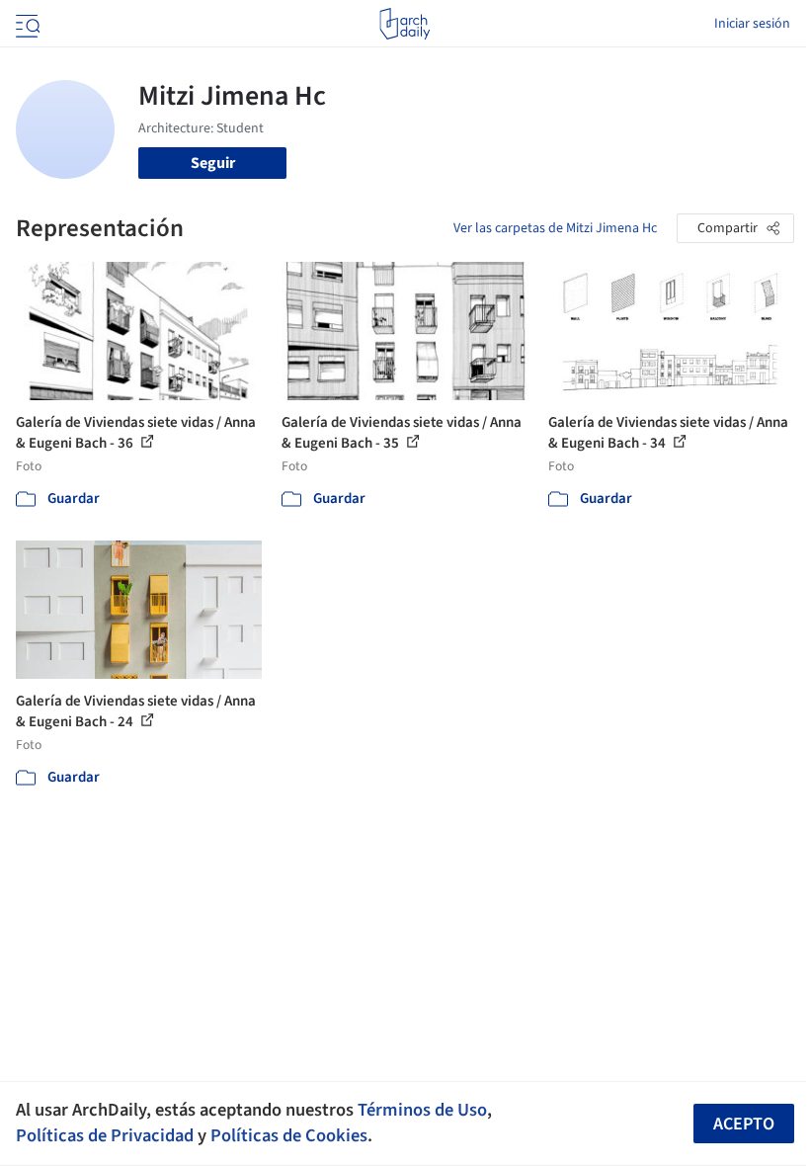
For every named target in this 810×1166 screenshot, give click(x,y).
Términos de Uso (422, 1110)
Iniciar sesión (752, 24)
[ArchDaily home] (404, 24)
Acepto (743, 1124)
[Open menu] (26, 24)
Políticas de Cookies (288, 1135)
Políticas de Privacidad (105, 1135)
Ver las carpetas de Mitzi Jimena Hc (555, 228)
